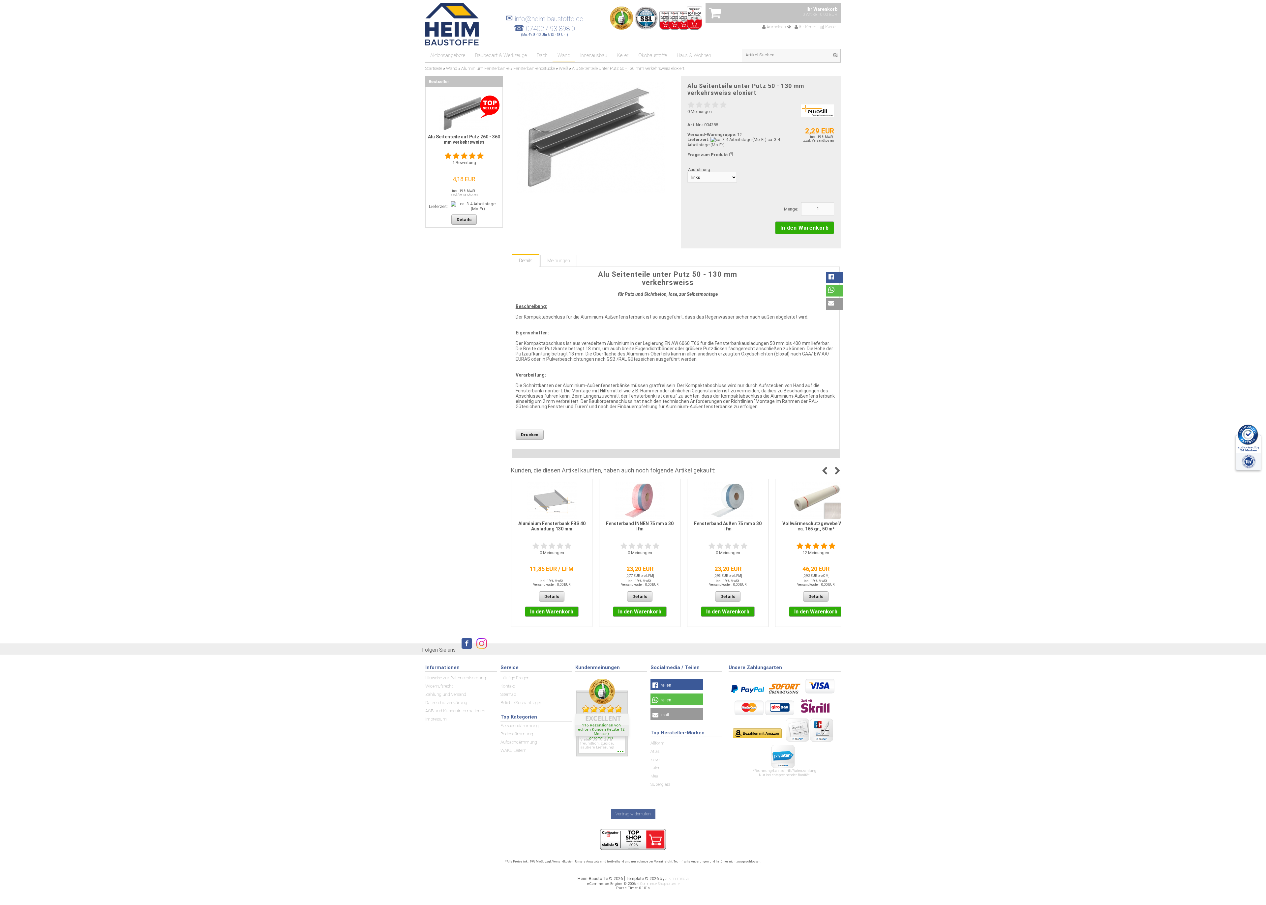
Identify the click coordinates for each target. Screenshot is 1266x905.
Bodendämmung (516, 733)
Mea (654, 776)
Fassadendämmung (519, 725)
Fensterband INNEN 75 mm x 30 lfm (640, 526)
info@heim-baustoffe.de (544, 19)
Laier (655, 767)
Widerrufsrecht (439, 686)
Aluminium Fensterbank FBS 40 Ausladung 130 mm (552, 526)
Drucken (529, 434)
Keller (622, 55)
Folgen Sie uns (439, 650)
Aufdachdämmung (518, 742)
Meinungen (558, 260)
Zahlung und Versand (445, 694)
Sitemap (508, 694)
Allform (657, 743)
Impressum (436, 719)
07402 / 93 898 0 (550, 29)
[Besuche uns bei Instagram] (480, 649)
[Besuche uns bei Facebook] (465, 649)
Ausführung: (699, 169)
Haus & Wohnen (694, 55)
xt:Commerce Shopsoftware (658, 884)
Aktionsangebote (447, 55)
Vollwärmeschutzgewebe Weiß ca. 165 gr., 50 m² (815, 526)
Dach (542, 55)
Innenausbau (593, 55)
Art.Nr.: (695, 124)
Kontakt (507, 686)
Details (525, 260)
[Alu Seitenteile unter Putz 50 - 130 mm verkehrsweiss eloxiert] (591, 137)
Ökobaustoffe (652, 55)
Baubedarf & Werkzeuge (501, 55)
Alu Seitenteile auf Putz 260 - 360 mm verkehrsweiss (464, 139)
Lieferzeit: (698, 139)
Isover (655, 759)
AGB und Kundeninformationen (455, 710)
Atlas (654, 751)
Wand (564, 55)
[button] (834, 277)
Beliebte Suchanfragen (521, 702)
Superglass (660, 784)
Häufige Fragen (514, 677)
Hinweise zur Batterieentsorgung (455, 677)
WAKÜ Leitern (513, 750)
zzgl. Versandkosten (818, 140)
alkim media (677, 878)
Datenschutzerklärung (446, 702)
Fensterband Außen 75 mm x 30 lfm (728, 526)
